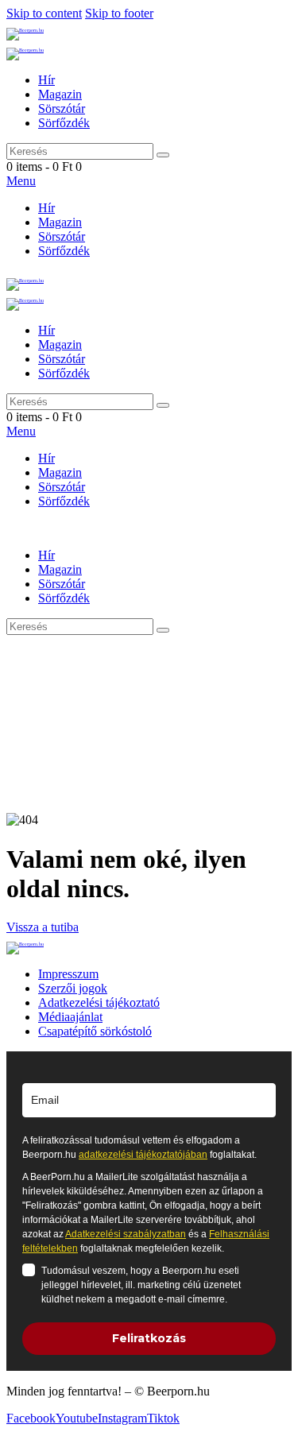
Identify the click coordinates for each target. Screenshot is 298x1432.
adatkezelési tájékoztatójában (143, 1154)
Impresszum (68, 974)
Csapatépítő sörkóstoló (95, 1031)
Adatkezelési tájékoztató (99, 1002)
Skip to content (44, 13)
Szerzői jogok (72, 988)
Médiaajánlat (70, 1017)
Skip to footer (119, 13)
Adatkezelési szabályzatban (125, 1234)
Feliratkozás (149, 1338)
